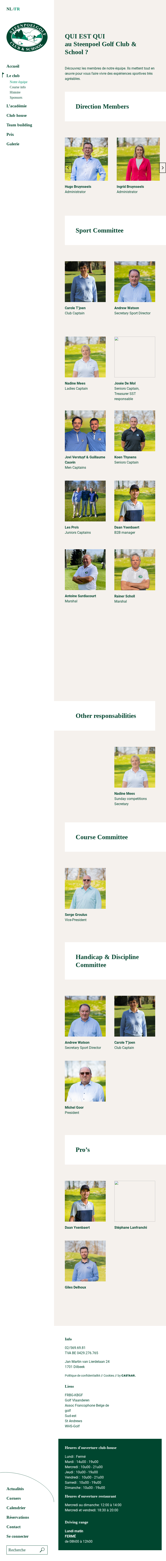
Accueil (12, 66)
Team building (19, 125)
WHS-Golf (72, 1426)
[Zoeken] (42, 1550)
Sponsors (16, 97)
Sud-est (70, 1416)
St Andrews (73, 1421)
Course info (18, 87)
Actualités (15, 1489)
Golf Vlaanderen (77, 1400)
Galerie (12, 144)
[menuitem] (9, 9)
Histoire (15, 92)
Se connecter (17, 1536)
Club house (16, 115)
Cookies (109, 1375)
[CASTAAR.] (128, 1375)
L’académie (16, 106)
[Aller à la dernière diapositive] (68, 168)
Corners (13, 1498)
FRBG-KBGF (74, 1395)
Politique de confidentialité (82, 1375)
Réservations (17, 1517)
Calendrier (16, 1508)
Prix (10, 134)
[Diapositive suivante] (162, 168)
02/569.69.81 (75, 1348)
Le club (13, 75)
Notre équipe (18, 82)
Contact (13, 1527)
